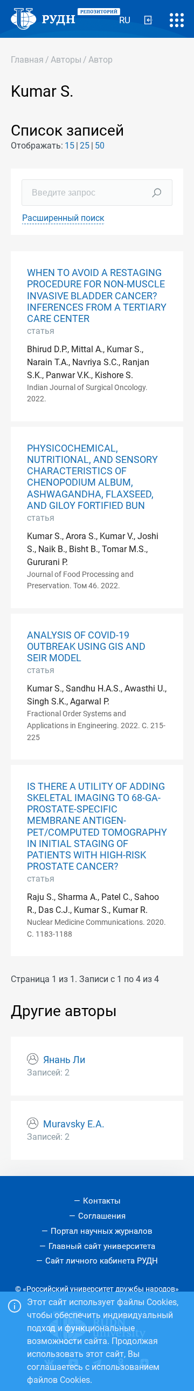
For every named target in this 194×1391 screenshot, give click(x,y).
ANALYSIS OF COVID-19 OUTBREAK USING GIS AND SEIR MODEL (86, 646)
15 (69, 145)
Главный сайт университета (101, 1246)
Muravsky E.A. (74, 1124)
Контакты (102, 1201)
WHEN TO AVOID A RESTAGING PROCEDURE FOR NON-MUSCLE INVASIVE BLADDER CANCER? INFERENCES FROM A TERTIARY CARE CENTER (97, 295)
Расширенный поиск (63, 218)
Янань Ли (64, 1059)
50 (100, 145)
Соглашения (102, 1216)
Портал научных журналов (102, 1231)
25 (84, 145)
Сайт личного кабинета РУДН (101, 1261)
